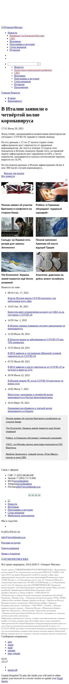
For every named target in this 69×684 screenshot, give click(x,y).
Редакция (15, 50)
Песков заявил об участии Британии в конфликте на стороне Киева (33, 420)
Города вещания (10, 548)
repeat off (12, 670)
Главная (5, 92)
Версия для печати (14, 173)
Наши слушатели (10, 553)
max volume (14, 653)
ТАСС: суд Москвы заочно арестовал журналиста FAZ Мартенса (34, 446)
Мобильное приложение (21, 515)
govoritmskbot (21, 481)
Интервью (15, 41)
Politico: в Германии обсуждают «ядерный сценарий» (34, 438)
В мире (12, 98)
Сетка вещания (18, 47)
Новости (12, 32)
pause (10, 644)
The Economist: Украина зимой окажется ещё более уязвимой (33, 430)
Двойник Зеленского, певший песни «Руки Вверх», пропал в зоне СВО (32, 456)
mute (10, 647)
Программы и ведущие (22, 44)
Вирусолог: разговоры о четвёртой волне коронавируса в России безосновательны (30, 396)
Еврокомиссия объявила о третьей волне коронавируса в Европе (30, 409)
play (10, 642)
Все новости (8, 176)
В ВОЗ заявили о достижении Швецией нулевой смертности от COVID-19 (34, 354)
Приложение (21, 87)
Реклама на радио (11, 542)
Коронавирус (15, 101)
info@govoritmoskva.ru (28, 486)
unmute (11, 650)
